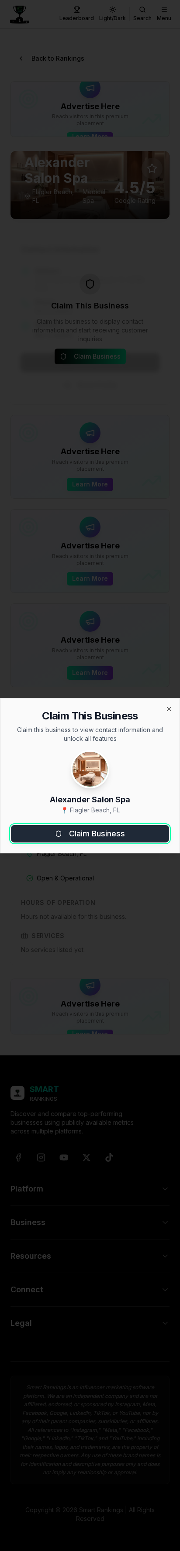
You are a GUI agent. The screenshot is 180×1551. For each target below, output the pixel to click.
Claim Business (97, 833)
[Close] (169, 708)
